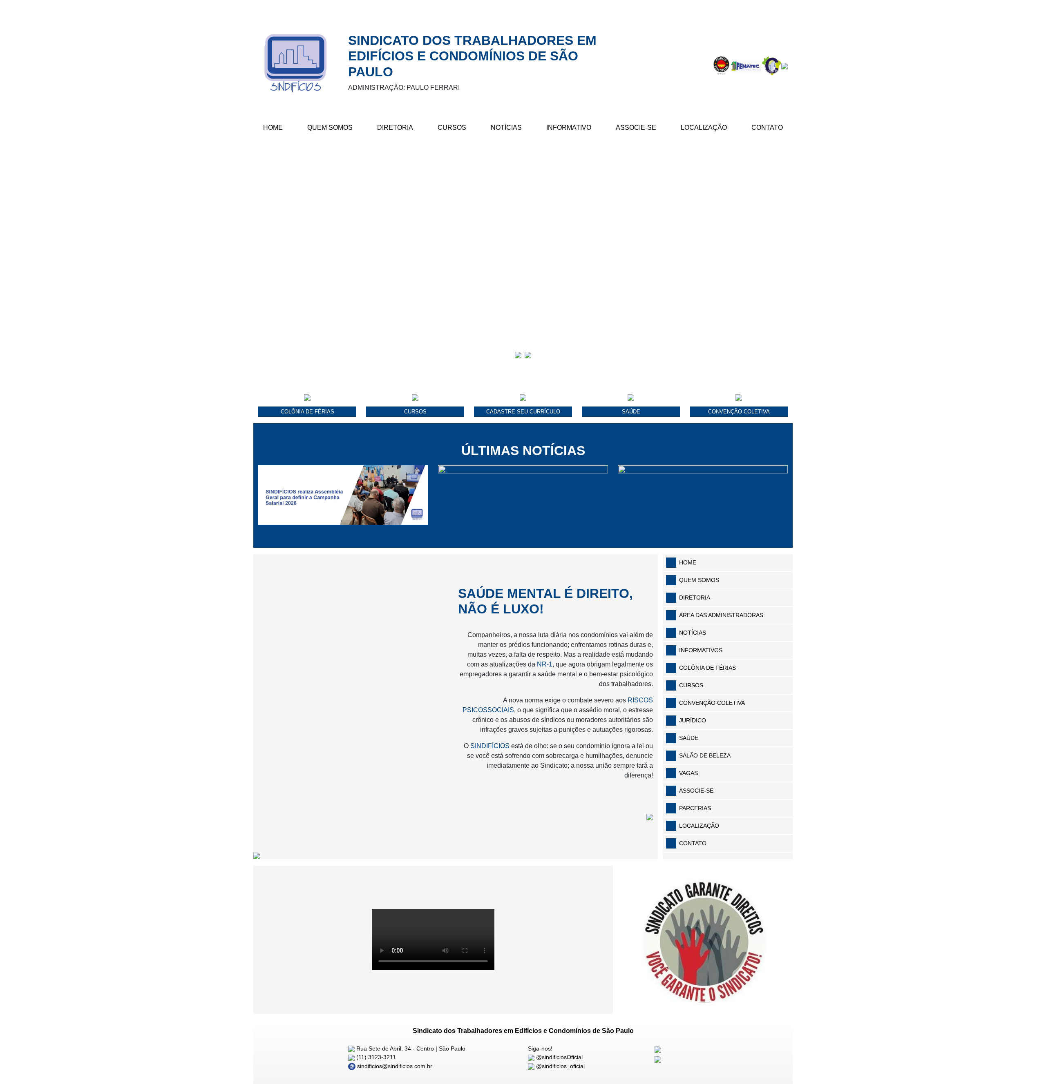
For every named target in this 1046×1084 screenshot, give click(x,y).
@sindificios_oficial (559, 1066)
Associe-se (636, 127)
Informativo (568, 127)
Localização (704, 127)
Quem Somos (330, 127)
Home (273, 127)
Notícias (506, 127)
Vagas (688, 773)
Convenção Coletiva (712, 703)
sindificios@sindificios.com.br (393, 1066)
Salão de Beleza (705, 755)
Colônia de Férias (707, 667)
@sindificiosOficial (558, 1057)
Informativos (700, 650)
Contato (767, 127)
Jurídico (692, 720)
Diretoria (395, 127)
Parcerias (695, 808)
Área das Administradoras (721, 615)
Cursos (452, 127)
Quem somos (699, 580)
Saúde (688, 738)
